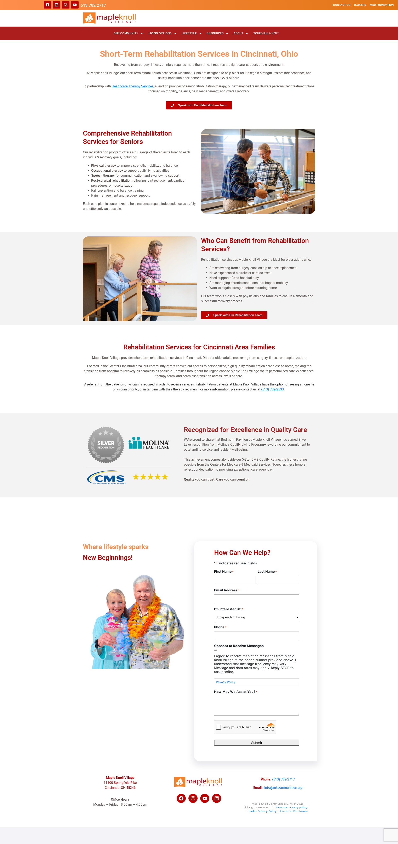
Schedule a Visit (266, 33)
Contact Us (341, 4)
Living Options (160, 33)
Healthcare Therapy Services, (133, 86)
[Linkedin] (56, 5)
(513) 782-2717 (283, 779)
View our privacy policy (292, 807)
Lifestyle (189, 33)
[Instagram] (65, 5)
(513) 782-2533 (272, 389)
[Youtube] (75, 5)
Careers (360, 4)
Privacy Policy (225, 682)
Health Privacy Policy (262, 811)
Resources (215, 33)
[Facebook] (47, 5)
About (238, 33)
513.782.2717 (93, 5)
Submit (256, 743)
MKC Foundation (382, 4)
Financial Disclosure (294, 811)
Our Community (126, 33)
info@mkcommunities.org (283, 788)
